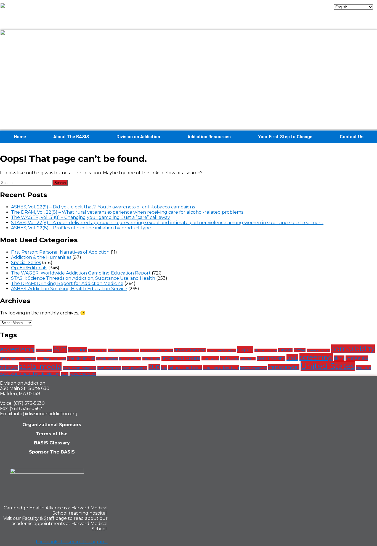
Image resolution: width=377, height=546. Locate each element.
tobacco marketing (253, 368)
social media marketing (79, 368)
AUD (60, 349)
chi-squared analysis (221, 350)
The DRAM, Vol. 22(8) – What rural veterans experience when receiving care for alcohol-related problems (127, 212)
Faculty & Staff (38, 518)
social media (40, 366)
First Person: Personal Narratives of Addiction (60, 252)
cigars (245, 349)
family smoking (130, 358)
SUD (154, 367)
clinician (285, 350)
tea (164, 367)
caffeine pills (97, 350)
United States (328, 366)
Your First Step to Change (285, 136)
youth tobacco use (83, 374)
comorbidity (353, 348)
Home (20, 136)
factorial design (107, 358)
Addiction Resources (209, 136)
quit (292, 357)
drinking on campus (51, 358)
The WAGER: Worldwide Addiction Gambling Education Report (81, 273)
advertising (17, 349)
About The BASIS (71, 136)
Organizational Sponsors (51, 424)
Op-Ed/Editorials (29, 267)
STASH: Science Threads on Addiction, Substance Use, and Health (83, 278)
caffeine (77, 349)
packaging (248, 358)
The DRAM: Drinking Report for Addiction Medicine (67, 283)
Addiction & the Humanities (41, 257)
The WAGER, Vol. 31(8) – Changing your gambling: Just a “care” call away (90, 217)
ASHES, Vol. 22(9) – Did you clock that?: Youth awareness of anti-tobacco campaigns (103, 207)
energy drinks (81, 358)
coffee (300, 350)
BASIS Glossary (52, 443)
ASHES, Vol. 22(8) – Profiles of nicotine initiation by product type (81, 227)
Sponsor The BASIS (52, 452)
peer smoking (271, 358)
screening (316, 357)
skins (339, 358)
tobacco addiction (185, 367)
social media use (109, 368)
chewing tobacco (190, 350)
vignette (363, 367)
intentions (210, 358)
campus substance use (156, 350)
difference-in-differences (18, 358)
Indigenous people (180, 358)
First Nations (151, 358)
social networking (134, 368)
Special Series (26, 262)
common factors (318, 350)
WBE (64, 374)
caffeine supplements (123, 350)
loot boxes (229, 358)
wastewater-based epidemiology (30, 373)
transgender (283, 367)
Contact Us (351, 136)
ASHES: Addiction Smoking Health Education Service (69, 288)
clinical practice (265, 350)
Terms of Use (52, 433)
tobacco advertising (221, 367)
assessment (44, 350)
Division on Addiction (138, 136)
